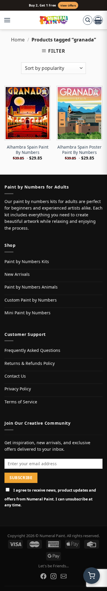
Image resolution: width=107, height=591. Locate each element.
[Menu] (10, 20)
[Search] (87, 20)
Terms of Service (20, 402)
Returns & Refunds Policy (29, 363)
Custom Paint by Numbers (30, 300)
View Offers (68, 5)
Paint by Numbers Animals (31, 287)
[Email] (64, 576)
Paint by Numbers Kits (26, 261)
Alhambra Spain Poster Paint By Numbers (79, 149)
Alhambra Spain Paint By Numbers (27, 149)
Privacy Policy (17, 389)
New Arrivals (17, 274)
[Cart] (98, 20)
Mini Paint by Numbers (27, 312)
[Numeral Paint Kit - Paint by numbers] (54, 20)
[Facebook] (43, 576)
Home (18, 39)
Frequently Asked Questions (32, 350)
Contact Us (15, 376)
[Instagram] (53, 576)
